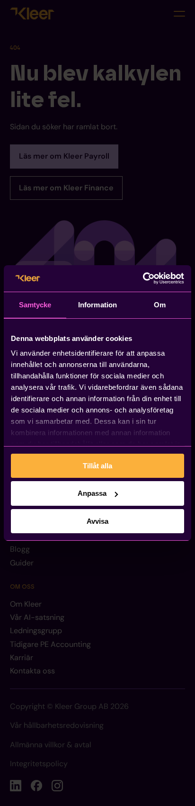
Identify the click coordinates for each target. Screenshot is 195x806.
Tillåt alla (97, 465)
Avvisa (97, 521)
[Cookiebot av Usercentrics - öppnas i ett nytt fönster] (142, 278)
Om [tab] (160, 304)
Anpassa (92, 493)
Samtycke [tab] (35, 304)
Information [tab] (97, 304)
